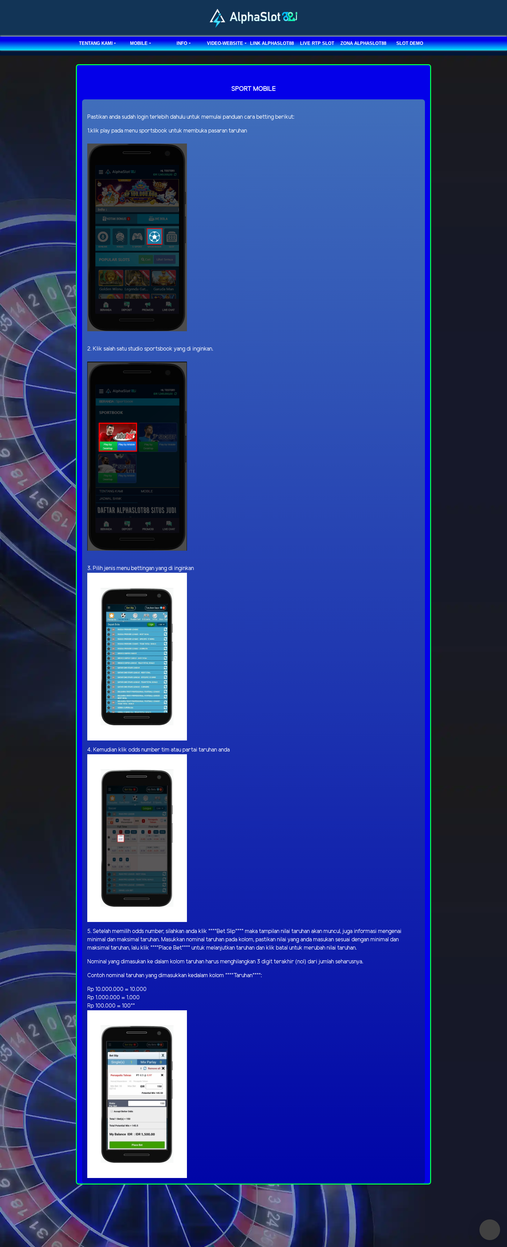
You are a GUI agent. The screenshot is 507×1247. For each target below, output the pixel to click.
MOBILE (139, 43)
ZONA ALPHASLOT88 (363, 43)
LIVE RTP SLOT (317, 43)
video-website (225, 43)
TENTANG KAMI (96, 43)
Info (182, 43)
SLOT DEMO (409, 43)
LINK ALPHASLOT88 (272, 43)
